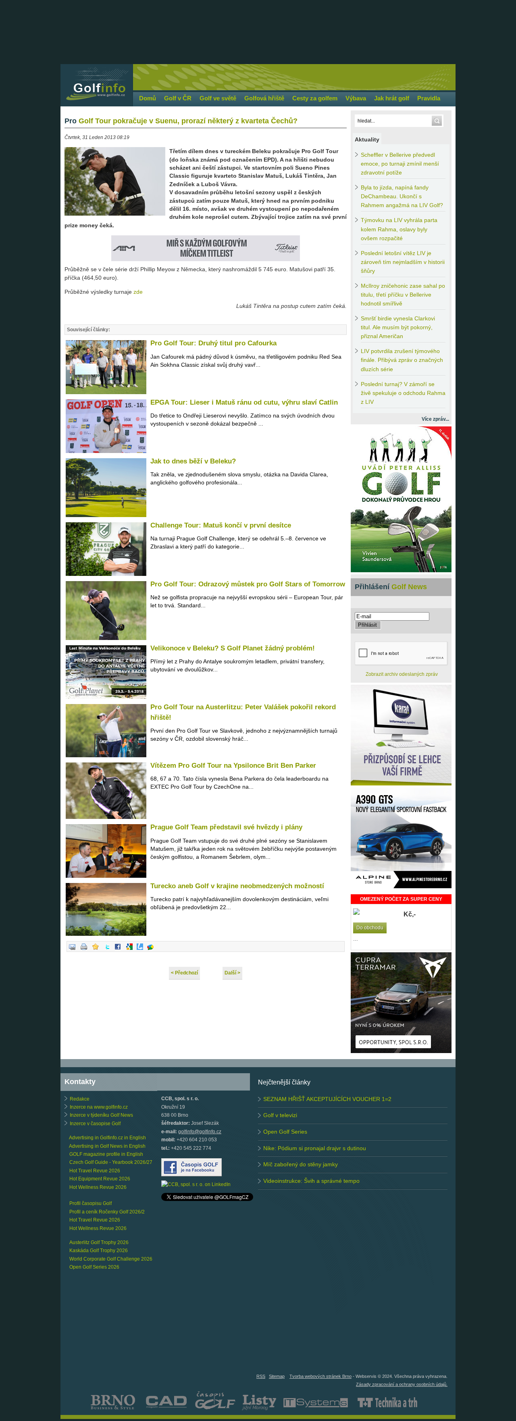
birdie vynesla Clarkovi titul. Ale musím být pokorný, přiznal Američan (398, 327)
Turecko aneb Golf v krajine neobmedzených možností (237, 886)
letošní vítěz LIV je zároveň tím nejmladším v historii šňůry (403, 262)
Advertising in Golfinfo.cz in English (107, 1138)
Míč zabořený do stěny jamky (300, 1164)
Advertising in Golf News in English (107, 1146)
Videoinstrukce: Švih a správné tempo (311, 1181)
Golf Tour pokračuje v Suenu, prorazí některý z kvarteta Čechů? (181, 121)
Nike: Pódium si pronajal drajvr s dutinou (314, 1148)
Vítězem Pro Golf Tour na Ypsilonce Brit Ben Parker (233, 765)
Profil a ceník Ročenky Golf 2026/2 (107, 1212)
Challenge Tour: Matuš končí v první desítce (220, 525)
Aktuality (367, 139)
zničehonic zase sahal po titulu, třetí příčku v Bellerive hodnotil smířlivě (403, 295)
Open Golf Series (285, 1131)
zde (138, 292)
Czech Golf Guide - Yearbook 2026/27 (110, 1162)
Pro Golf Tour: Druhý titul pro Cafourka (214, 343)
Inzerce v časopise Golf (95, 1123)
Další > (232, 973)
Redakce (79, 1099)
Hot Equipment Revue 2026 (99, 1179)
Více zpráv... (435, 419)
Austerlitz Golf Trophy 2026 (99, 1242)
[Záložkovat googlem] (129, 950)
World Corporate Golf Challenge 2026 (110, 1259)
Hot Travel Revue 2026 (94, 1171)
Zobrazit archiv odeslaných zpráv (402, 674)
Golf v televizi (280, 1115)
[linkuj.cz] (140, 950)
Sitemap (277, 1376)
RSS (260, 1376)
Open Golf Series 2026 (94, 1267)
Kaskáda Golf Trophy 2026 (98, 1250)
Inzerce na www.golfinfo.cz (99, 1107)
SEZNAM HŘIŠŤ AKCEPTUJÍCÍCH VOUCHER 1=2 (327, 1099)
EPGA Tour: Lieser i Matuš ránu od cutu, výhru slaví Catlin (244, 402)
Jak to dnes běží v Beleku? (193, 461)
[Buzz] (150, 950)
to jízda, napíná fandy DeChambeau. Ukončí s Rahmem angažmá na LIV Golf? (402, 196)
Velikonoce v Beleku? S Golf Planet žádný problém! (232, 648)
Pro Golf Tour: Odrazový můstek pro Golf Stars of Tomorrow (247, 584)
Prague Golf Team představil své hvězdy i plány (226, 827)
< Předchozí (184, 973)
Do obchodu (369, 928)
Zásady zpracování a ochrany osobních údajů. (401, 1384)
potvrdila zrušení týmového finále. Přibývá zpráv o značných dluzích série (402, 360)
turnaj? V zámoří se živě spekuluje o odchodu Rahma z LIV (403, 393)
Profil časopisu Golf (90, 1203)
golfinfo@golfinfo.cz (199, 1131)
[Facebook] (117, 950)
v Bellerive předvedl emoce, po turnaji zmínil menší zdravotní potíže (400, 164)
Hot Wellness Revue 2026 (98, 1187)
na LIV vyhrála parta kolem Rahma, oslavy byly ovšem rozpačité (399, 229)
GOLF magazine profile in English (106, 1154)
